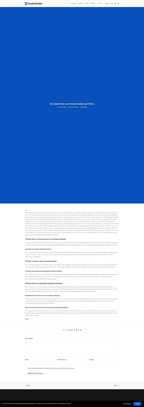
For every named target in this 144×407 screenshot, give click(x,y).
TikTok (86, 3)
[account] (115, 3)
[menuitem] (73, 3)
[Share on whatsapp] (74, 330)
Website (91, 359)
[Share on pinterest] (70, 330)
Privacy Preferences (127, 403)
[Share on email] (81, 330)
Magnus (84, 107)
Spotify (80, 3)
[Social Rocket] (33, 3)
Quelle (27, 319)
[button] (112, 3)
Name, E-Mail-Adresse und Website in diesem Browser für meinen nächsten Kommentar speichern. (51, 368)
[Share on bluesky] (76, 330)
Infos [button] (100, 3)
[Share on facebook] (63, 330)
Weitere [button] (93, 3)
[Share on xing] (79, 330)
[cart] (118, 3)
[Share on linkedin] (72, 330)
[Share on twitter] (65, 330)
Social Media (74, 107)
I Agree (137, 403)
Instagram (73, 3)
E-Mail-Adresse (62, 359)
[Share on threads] (68, 330)
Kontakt (107, 3)
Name (27, 359)
